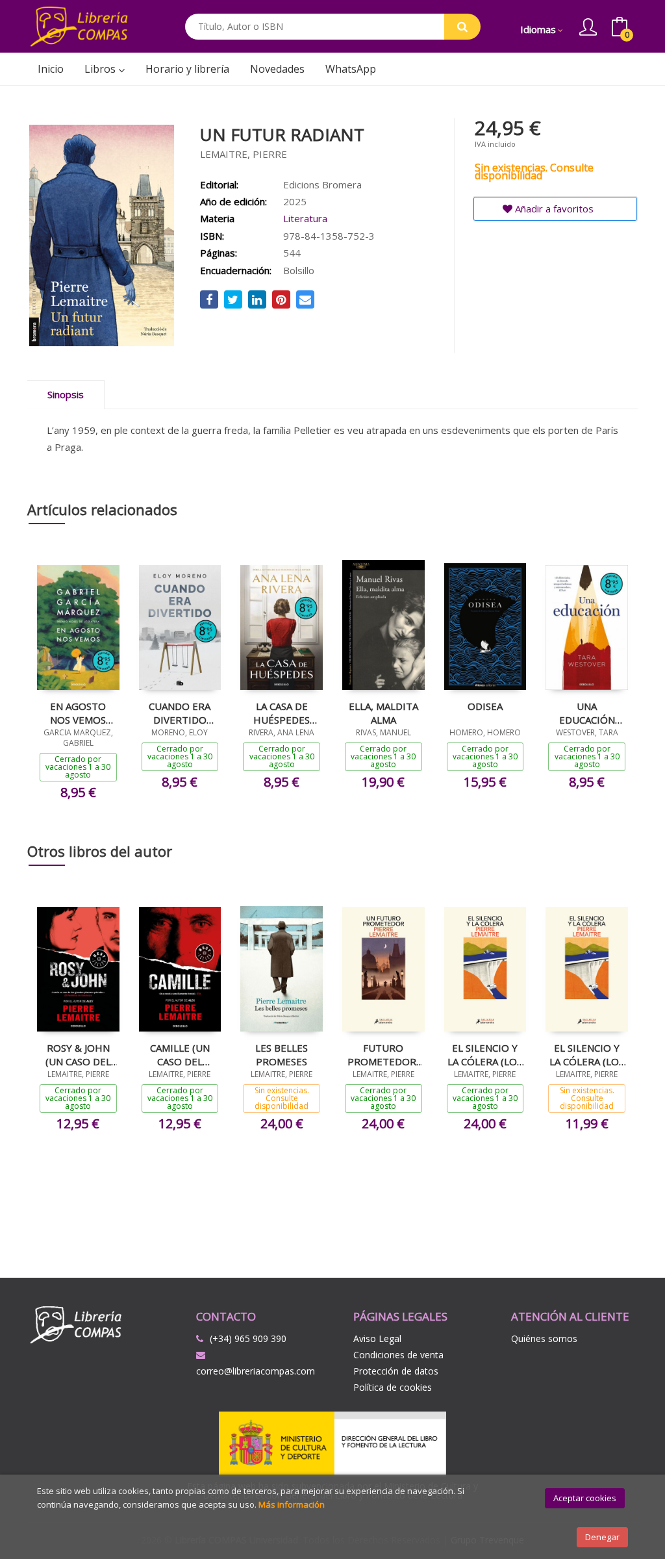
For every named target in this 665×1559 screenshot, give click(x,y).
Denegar (602, 1537)
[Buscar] (462, 27)
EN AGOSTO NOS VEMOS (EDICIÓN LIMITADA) (78, 713)
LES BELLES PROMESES (281, 1054)
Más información (291, 1504)
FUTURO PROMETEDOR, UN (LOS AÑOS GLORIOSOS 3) (383, 1054)
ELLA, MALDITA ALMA (383, 713)
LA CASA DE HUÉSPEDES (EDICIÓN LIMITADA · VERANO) (281, 713)
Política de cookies (392, 1387)
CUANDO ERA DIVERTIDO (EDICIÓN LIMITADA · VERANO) (179, 713)
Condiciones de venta (398, 1355)
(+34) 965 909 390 (248, 1338)
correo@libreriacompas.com (255, 1371)
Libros (101, 69)
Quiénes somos (544, 1338)
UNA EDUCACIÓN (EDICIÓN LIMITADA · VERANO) (587, 713)
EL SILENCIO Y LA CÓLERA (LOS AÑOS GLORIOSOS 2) (484, 1054)
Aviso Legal (377, 1338)
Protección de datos (395, 1371)
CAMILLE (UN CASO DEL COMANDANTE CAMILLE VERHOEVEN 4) (180, 1054)
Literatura (305, 218)
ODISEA (485, 706)
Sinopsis (65, 394)
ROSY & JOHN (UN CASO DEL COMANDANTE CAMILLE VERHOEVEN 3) (78, 1054)
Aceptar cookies (584, 1498)
